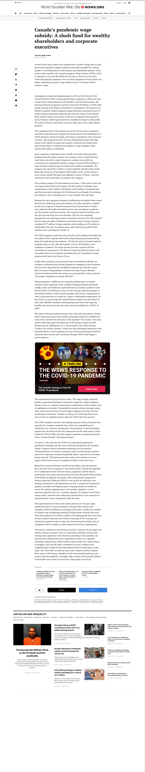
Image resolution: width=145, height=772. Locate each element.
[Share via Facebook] (16, 68)
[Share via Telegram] (16, 84)
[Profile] (129, 3)
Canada (75, 601)
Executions (54, 617)
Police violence (79, 617)
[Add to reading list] (16, 105)
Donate (104, 18)
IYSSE (75, 18)
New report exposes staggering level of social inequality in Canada (91, 573)
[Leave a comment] (16, 100)
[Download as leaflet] (16, 95)
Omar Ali (38, 55)
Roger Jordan (46, 55)
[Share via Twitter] (16, 74)
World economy (97, 601)
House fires (46, 617)
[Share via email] (16, 89)
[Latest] (20, 14)
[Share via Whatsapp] (16, 79)
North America (85, 601)
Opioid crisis (37, 617)
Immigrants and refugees (66, 617)
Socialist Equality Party (63, 18)
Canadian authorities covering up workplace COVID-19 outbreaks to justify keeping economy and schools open (45, 574)
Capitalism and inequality (43, 601)
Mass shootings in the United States (96, 617)
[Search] (129, 14)
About (125, 3)
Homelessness (28, 617)
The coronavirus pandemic (61, 601)
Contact (118, 3)
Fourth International (46, 18)
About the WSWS (85, 18)
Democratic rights (18, 620)
